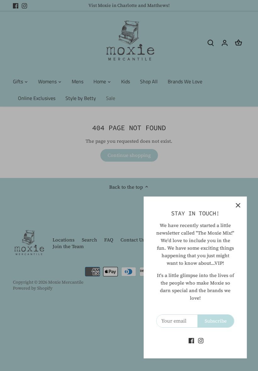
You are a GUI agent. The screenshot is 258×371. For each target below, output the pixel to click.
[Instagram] (199, 340)
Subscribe (214, 321)
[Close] (237, 205)
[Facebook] (190, 340)
